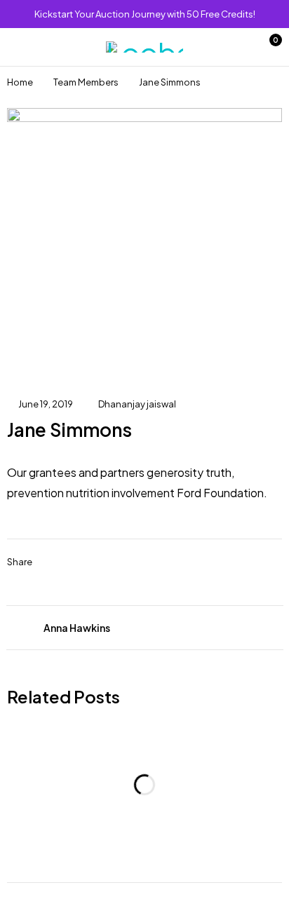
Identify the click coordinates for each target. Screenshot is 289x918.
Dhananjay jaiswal (137, 404)
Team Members (86, 82)
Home (20, 82)
